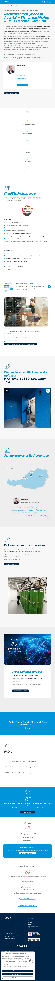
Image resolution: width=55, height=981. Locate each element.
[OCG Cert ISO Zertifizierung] (30, 934)
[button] (49, 2)
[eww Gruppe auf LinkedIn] (17, 946)
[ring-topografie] (27, 149)
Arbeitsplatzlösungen (27, 143)
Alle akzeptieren (18, 971)
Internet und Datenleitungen (28, 124)
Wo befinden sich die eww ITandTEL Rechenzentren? (21, 761)
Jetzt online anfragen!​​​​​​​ (11, 93)
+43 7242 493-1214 (36, 893)
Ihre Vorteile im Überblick (25, 284)
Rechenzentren (27, 115)
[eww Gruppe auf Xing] (27, 946)
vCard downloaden (21, 80)
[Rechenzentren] (27, 112)
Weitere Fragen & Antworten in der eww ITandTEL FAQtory (20, 344)
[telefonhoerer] (27, 168)
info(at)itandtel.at (27, 840)
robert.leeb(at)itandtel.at (22, 78)
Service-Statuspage (27, 902)
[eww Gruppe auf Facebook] (22, 946)
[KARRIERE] (47, 2)
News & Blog (27, 161)
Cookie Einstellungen (18, 977)
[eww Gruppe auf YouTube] (20, 946)
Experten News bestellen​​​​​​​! (27, 853)
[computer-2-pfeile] (27, 140)
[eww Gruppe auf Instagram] (24, 946)
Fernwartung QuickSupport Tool (27, 905)
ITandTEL (6, 5)
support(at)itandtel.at (27, 881)
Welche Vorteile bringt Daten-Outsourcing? (18, 773)
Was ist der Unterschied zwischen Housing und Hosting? (22, 767)
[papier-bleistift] (27, 158)
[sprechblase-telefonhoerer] (27, 871)
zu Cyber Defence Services (20, 690)
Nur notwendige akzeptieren (18, 974)
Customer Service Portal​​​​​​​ (27, 898)
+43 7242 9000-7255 (22, 75)
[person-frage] (27, 828)
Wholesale (27, 152)
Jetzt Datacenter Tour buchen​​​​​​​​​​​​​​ (13, 340)
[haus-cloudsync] (27, 130)
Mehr (22, 85)
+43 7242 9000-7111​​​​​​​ (27, 879)
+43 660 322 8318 (21, 76)
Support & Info (27, 171)
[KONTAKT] (44, 2)
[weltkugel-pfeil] (27, 121)
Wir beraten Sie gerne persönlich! (26, 686)
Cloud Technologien (27, 133)
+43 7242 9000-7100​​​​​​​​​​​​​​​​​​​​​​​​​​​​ (27, 837)
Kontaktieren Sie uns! (11, 564)
